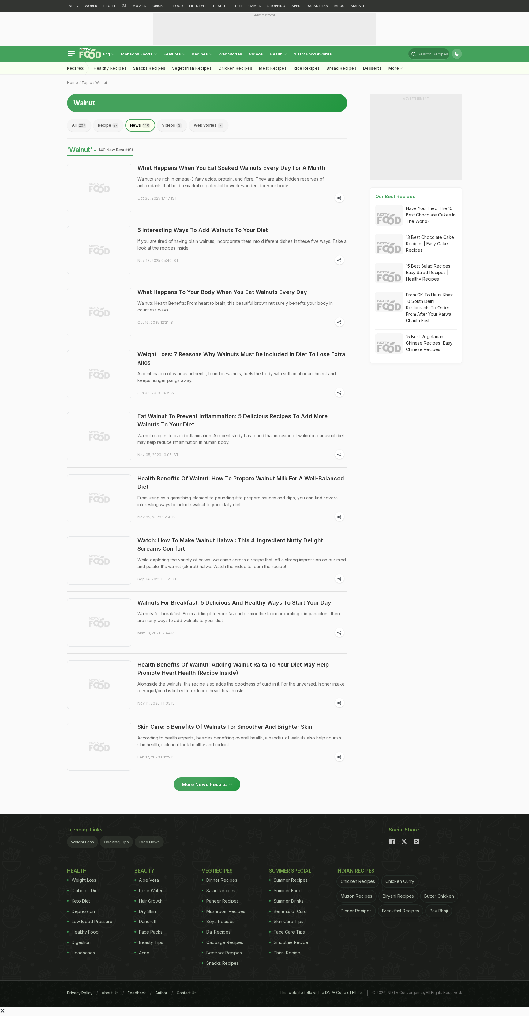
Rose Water (151, 890)
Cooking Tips (116, 841)
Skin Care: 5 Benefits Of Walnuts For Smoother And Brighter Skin (224, 727)
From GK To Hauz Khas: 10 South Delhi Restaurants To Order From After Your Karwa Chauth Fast (429, 307)
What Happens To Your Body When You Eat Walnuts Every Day (222, 292)
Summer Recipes (291, 880)
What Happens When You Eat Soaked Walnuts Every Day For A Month (231, 168)
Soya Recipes (220, 921)
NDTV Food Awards (312, 54)
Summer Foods (289, 890)
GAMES (254, 6)
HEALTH (220, 6)
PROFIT (109, 6)
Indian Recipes (355, 871)
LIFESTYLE (198, 6)
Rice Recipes (307, 68)
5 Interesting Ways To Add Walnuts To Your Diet (202, 230)
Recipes (200, 54)
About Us (110, 993)
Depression (83, 911)
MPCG (339, 6)
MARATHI (358, 6)
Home (72, 82)
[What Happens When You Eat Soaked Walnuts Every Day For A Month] (99, 188)
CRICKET (159, 6)
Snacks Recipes (149, 68)
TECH (237, 6)
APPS (296, 6)
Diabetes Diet (85, 890)
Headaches (83, 952)
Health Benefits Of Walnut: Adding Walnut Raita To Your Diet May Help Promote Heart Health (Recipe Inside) (233, 668)
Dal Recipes (218, 931)
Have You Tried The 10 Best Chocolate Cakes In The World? (431, 215)
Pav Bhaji (439, 910)
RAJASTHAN (317, 6)
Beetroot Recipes (224, 952)
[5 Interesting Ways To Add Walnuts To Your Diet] (99, 250)
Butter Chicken (439, 896)
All (78, 125)
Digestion (81, 942)
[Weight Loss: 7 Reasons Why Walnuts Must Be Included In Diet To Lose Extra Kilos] (99, 374)
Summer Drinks (289, 900)
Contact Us (187, 993)
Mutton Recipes (356, 896)
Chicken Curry (399, 881)
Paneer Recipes (222, 900)
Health (276, 54)
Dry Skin (147, 911)
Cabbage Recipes (224, 942)
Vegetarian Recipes (192, 68)
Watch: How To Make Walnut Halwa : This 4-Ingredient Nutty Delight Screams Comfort (230, 544)
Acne (144, 952)
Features (172, 54)
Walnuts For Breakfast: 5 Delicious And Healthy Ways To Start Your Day (234, 602)
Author (161, 993)
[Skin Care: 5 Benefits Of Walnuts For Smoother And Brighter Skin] (99, 747)
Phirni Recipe (287, 952)
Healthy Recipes (110, 68)
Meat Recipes (273, 68)
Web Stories (230, 54)
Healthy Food (85, 931)
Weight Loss (82, 841)
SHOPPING (276, 6)
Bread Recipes (341, 68)
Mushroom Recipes (225, 911)
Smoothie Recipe (291, 942)
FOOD (178, 6)
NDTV (74, 6)
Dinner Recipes (221, 880)
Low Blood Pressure (92, 921)
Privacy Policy (79, 993)
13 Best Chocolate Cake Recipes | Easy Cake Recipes (430, 244)
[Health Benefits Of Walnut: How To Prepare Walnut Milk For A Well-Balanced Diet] (99, 498)
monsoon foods (137, 54)
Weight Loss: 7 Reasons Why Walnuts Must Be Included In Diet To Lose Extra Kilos (241, 358)
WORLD (91, 6)
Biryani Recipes (398, 896)
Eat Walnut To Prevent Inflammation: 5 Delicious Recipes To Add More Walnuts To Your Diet (232, 420)
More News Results (204, 784)
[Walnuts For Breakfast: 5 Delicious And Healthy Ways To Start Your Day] (99, 622)
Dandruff (147, 921)
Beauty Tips (151, 942)
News (139, 125)
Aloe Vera (149, 880)
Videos (256, 54)
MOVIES (139, 6)
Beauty (144, 871)
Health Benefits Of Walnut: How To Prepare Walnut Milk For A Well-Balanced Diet (240, 482)
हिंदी (124, 6)
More (394, 68)
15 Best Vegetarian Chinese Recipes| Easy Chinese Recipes (429, 343)
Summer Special (290, 871)
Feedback (137, 993)
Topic (86, 82)
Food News (149, 841)
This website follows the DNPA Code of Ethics (321, 992)
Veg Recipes (217, 871)
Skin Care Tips (288, 921)
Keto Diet (81, 900)
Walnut (101, 82)
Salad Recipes (220, 890)
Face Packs (151, 931)
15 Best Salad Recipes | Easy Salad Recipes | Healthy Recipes (429, 272)
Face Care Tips (289, 931)
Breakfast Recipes (400, 910)
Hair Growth (151, 900)
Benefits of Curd (290, 911)
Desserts (372, 68)
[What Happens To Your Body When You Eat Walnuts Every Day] (99, 312)
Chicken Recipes (236, 68)
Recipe (108, 125)
